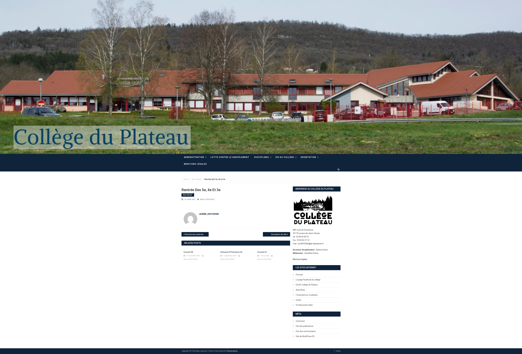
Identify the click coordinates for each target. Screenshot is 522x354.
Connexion (300, 321)
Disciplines (261, 157)
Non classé (187, 195)
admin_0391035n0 (207, 199)
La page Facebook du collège (308, 280)
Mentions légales (195, 164)
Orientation (308, 157)
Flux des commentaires (306, 331)
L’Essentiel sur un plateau (307, 295)
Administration (194, 157)
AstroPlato (300, 290)
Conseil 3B (188, 252)
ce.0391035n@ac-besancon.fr (311, 244)
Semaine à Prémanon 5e (231, 252)
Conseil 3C (262, 252)
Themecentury (231, 351)
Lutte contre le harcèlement (230, 157)
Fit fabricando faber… (305, 305)
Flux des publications (304, 326)
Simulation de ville (279, 234)
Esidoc (298, 300)
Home (338, 351)
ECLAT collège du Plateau (307, 285)
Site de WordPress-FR (305, 336)
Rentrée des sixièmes (194, 234)
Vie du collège (284, 157)
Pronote (299, 275)
